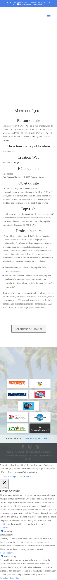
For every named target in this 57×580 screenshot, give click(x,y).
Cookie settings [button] (9, 476)
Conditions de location (29, 328)
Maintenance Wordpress (17, 455)
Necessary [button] (4, 528)
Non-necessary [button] (6, 553)
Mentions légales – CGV (36, 438)
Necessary (8, 531)
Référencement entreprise (38, 452)
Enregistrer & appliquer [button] (10, 578)
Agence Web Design (16, 452)
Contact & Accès (13, 438)
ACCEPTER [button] (25, 476)
